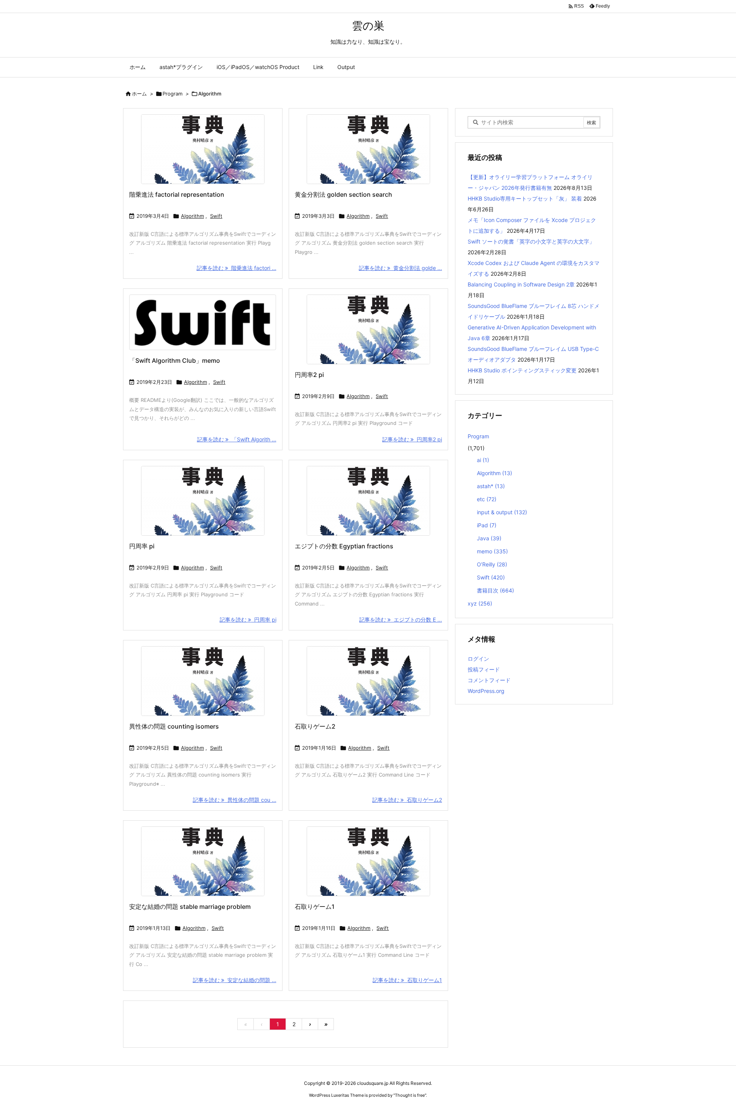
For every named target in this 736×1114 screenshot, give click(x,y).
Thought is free (410, 1095)
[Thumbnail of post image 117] (368, 861)
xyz (480, 603)
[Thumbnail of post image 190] (368, 329)
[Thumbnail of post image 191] (202, 681)
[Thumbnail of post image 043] (202, 861)
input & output (502, 512)
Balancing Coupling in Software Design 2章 (521, 284)
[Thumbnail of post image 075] (368, 681)
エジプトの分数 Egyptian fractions (344, 546)
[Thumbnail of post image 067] (202, 501)
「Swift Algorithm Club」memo (174, 360)
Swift (216, 216)
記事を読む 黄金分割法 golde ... (400, 268)
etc (486, 499)
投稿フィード (484, 669)
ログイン (478, 658)
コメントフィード (489, 680)
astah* (491, 486)
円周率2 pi (309, 374)
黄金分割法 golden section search (343, 194)
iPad (486, 525)
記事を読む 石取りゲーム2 (407, 799)
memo (492, 551)
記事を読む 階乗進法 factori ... (236, 268)
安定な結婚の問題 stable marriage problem (190, 906)
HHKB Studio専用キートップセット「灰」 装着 (525, 198)
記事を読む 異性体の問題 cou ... (234, 799)
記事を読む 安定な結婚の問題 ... (234, 980)
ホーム (139, 94)
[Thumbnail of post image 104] (368, 501)
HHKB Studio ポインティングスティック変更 (522, 370)
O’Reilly (492, 564)
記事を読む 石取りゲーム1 (407, 980)
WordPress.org (486, 691)
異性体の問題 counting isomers (174, 726)
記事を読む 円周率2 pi (412, 439)
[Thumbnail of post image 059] (202, 322)
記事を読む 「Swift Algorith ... (236, 439)
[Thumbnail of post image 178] (202, 149)
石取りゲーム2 (315, 726)
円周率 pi (141, 546)
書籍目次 (495, 590)
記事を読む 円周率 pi (248, 619)
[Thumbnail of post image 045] (368, 149)
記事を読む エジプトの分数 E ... (400, 619)
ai (483, 460)
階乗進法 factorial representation (176, 194)
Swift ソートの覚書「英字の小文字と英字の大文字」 (531, 241)
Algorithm (192, 216)
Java (489, 538)
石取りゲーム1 (315, 906)
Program (172, 94)
